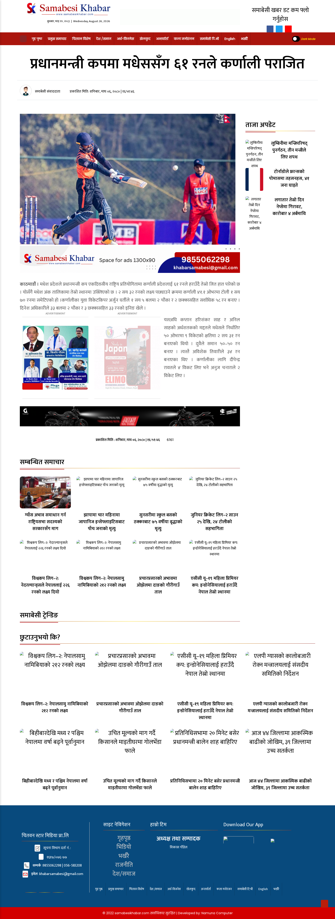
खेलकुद (145, 38)
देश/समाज (124, 874)
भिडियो (123, 847)
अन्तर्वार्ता (162, 38)
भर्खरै (244, 38)
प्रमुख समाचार (57, 38)
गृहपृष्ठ (124, 838)
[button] (23, 38)
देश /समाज (103, 38)
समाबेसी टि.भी (209, 38)
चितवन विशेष (81, 38)
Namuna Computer (217, 913)
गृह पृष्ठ (37, 38)
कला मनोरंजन (184, 38)
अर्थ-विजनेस (125, 38)
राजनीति (124, 865)
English (229, 38)
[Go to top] (324, 904)
